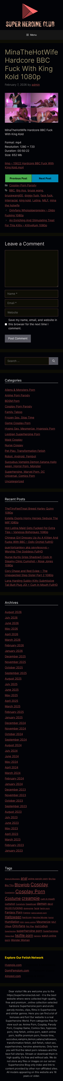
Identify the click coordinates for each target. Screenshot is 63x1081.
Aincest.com (13, 976)
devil (50, 903)
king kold (25, 200)
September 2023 (16, 806)
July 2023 (11, 817)
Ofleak (8, 926)
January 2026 (14, 651)
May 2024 (11, 761)
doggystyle (28, 908)
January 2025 (14, 717)
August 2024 (13, 745)
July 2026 (11, 617)
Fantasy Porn (13, 912)
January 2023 (14, 850)
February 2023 (14, 845)
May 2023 (11, 828)
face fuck (46, 195)
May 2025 (11, 695)
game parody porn (39, 913)
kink (22, 922)
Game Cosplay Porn (18, 423)
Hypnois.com (13, 965)
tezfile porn (24, 935)
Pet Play (30, 926)
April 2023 (11, 834)
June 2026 (12, 623)
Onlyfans (18, 926)
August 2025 (13, 678)
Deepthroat (31, 904)
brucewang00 (14, 195)
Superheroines (50, 931)
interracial (11, 200)
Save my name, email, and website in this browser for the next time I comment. (32, 324)
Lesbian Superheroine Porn (22, 434)
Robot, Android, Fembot (20, 456)
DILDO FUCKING (14, 908)
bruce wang (35, 190)
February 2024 (14, 778)
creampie (31, 898)
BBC (12, 190)
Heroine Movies (39, 917)
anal (24, 878)
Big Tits (9, 885)
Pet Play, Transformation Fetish (25, 450)
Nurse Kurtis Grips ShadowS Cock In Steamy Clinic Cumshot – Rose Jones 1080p (29, 561)
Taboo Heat (9, 936)
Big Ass (21, 190)
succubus (41, 926)
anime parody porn (38, 878)
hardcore (27, 917)
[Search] (53, 361)
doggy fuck (32, 195)
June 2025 (12, 689)
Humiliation (12, 921)
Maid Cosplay (13, 439)
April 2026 (11, 634)
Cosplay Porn (30, 891)
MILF (45, 200)
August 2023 (13, 811)
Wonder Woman (20, 940)
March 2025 (12, 706)
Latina (36, 200)
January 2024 (14, 784)
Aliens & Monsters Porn (20, 389)
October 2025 (14, 667)
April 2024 (11, 767)
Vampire (37, 936)
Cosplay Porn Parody (22, 185)
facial (36, 908)
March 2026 (13, 639)
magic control (30, 922)
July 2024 (11, 750)
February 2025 (14, 712)
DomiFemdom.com (17, 970)
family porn (45, 908)
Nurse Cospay (14, 445)
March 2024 (13, 773)
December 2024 (15, 723)
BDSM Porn (12, 401)
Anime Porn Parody (17, 395)
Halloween (13, 917)
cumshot (10, 903)
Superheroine (10, 931)
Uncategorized (14, 481)
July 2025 (11, 684)
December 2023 (15, 789)
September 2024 (16, 739)
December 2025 (15, 656)
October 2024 (14, 734)
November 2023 (15, 795)
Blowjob (22, 884)
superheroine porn (29, 931)
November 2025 (15, 662)
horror (51, 917)
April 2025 (11, 700)
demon (42, 904)
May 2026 (11, 628)
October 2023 (14, 800)
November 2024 (15, 728)
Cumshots (20, 904)
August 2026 (13, 612)
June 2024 (12, 756)
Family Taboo (13, 412)
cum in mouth (48, 898)
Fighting (26, 913)
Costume (13, 898)
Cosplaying (10, 892)
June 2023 (12, 822)
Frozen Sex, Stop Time (19, 417)
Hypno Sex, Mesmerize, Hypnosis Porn (30, 428)
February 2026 (14, 645)
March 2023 (13, 839)
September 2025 (16, 673)
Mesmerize (44, 921)
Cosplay (39, 884)
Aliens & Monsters (12, 879)
